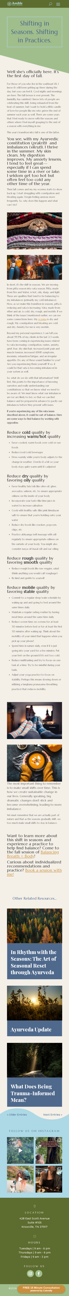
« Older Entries (17, 1114)
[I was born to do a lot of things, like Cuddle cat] (20, 1179)
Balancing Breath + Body (33, 854)
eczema (42, 319)
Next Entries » (52, 1114)
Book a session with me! (34, 872)
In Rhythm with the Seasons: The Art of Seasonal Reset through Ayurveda (33, 962)
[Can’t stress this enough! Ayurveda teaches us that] (20, 1150)
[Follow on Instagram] (30, 1273)
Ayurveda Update (31, 1029)
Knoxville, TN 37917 (34, 1226)
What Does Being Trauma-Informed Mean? (33, 1093)
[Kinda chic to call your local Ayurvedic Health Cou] (49, 1150)
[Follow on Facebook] (38, 1273)
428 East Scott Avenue (35, 1218)
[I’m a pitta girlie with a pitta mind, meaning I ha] (49, 1179)
